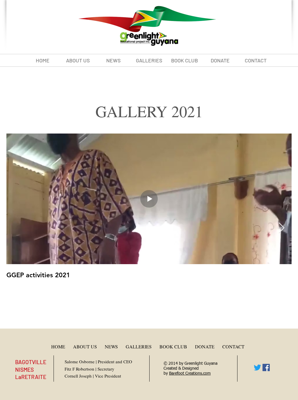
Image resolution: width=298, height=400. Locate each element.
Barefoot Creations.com (190, 373)
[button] (149, 60)
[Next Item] (281, 228)
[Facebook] (266, 367)
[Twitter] (257, 367)
